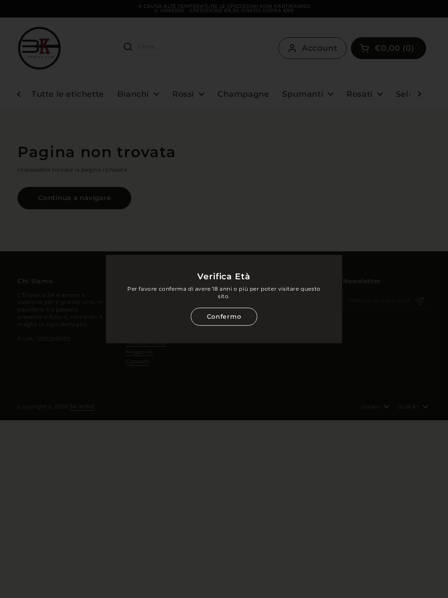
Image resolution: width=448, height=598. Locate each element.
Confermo (224, 316)
